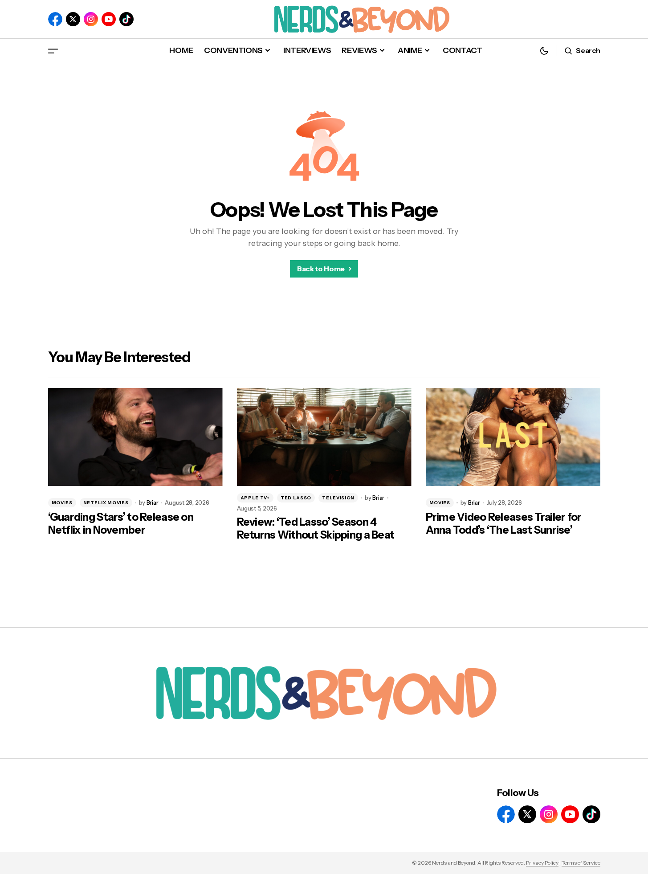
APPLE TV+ (255, 498)
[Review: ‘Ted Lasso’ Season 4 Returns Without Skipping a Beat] (324, 437)
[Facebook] (55, 19)
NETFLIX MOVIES (106, 503)
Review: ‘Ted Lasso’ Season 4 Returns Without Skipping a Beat (316, 528)
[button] (53, 50)
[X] (73, 19)
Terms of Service (581, 862)
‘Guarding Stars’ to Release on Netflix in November (120, 523)
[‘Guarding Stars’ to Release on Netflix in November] (135, 437)
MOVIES (62, 503)
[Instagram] (91, 19)
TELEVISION (338, 498)
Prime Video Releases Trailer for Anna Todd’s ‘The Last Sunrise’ (504, 523)
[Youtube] (109, 19)
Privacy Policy (542, 862)
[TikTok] (126, 19)
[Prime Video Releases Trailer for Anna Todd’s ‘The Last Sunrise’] (513, 437)
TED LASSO (296, 498)
